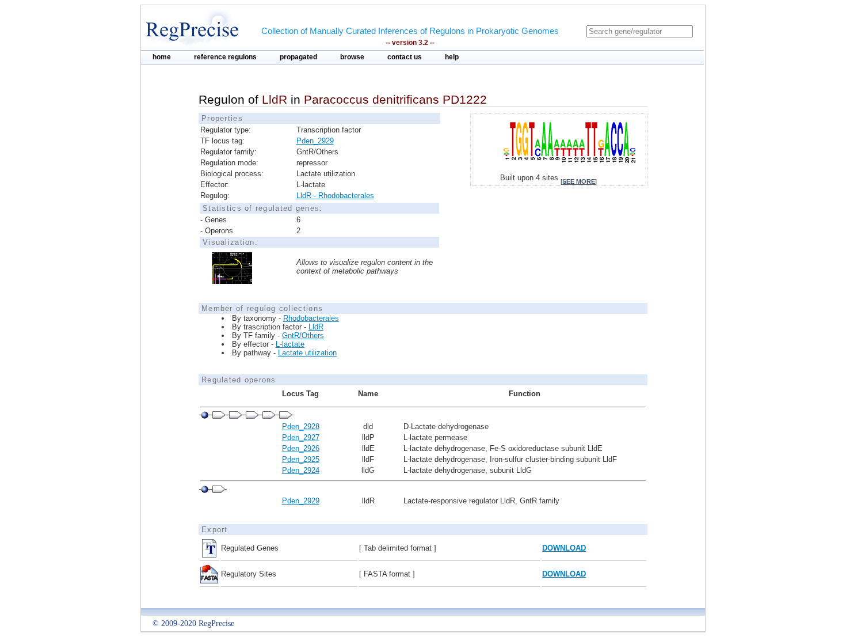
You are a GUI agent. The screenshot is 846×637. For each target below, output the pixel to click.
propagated (298, 57)
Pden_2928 (300, 426)
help (452, 57)
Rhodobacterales (311, 318)
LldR (315, 327)
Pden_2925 (300, 459)
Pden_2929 (315, 140)
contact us (404, 57)
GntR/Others (303, 335)
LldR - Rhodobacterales (335, 195)
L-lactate (290, 344)
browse (352, 57)
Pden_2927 (300, 437)
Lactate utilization (307, 352)
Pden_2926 (300, 448)
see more (578, 181)
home (162, 57)
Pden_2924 (300, 470)
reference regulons (225, 57)
